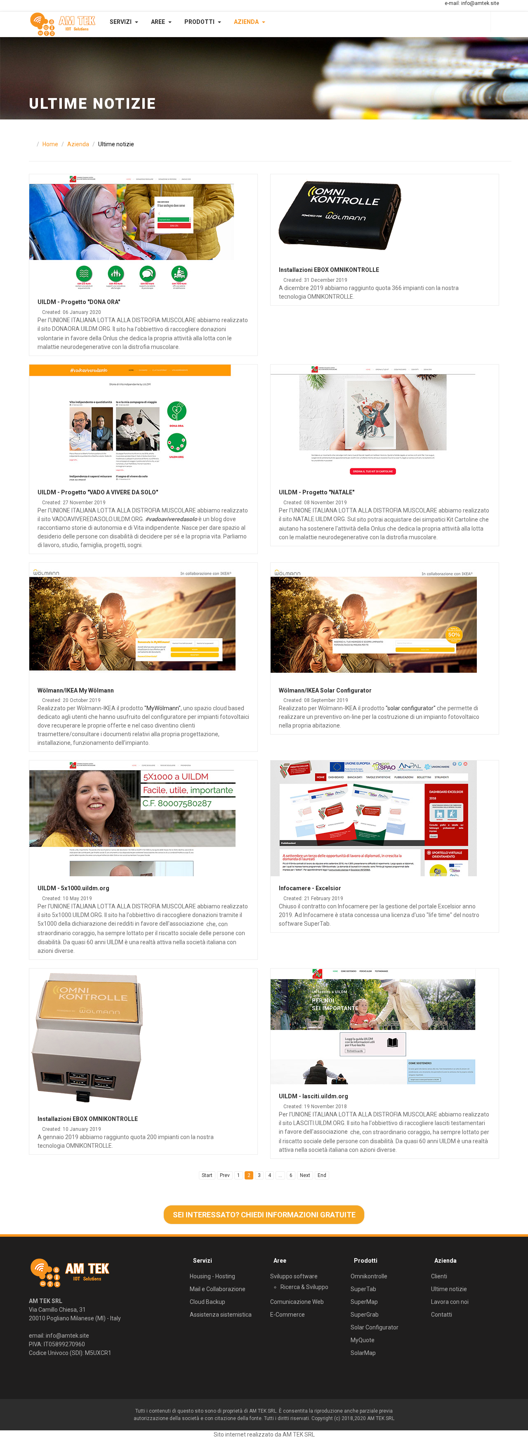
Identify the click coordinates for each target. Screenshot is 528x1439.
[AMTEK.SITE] (63, 24)
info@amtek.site (480, 3)
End (322, 1175)
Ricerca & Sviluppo (304, 1287)
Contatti (441, 1314)
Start (207, 1175)
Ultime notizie (449, 1289)
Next (305, 1175)
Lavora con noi (450, 1302)
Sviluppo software (294, 1276)
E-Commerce (287, 1314)
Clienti (439, 1276)
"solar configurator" (411, 708)
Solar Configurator (374, 1327)
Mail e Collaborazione (217, 1289)
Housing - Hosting (212, 1276)
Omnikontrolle (369, 1276)
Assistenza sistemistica (221, 1314)
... (280, 1175)
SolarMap (363, 1353)
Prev (225, 1175)
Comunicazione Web (297, 1302)
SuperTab (363, 1289)
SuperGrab (365, 1314)
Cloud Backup (207, 1302)
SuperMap (364, 1302)
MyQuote (363, 1340)
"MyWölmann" (162, 708)
